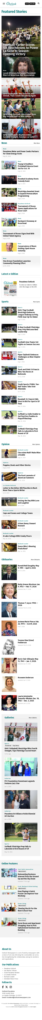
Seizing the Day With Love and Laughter (28, 501)
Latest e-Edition (10, 273)
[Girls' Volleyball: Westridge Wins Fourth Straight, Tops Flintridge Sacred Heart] (21, 732)
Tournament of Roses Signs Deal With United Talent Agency (18, 234)
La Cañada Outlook (9, 485)
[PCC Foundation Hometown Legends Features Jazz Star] (21, 767)
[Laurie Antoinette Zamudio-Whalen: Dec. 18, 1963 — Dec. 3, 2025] (9, 703)
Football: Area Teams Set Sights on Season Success (29, 343)
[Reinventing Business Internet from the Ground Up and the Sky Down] (9, 873)
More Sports (36, 302)
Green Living (22, 903)
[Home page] (11, 3)
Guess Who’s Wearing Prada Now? (27, 547)
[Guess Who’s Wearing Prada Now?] (9, 547)
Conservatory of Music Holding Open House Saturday (27, 248)
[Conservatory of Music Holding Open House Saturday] (9, 247)
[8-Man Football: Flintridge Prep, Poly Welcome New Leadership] (9, 328)
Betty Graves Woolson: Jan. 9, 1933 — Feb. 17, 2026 (29, 585)
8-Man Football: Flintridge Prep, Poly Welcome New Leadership (28, 329)
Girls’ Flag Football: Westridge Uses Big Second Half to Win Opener (19, 115)
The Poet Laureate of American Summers (26, 476)
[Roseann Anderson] (9, 684)
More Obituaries (35, 559)
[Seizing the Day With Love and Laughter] (9, 501)
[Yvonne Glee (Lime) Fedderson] (9, 647)
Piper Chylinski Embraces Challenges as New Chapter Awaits (29, 357)
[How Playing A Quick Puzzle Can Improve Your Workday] (9, 890)
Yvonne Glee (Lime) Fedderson (26, 641)
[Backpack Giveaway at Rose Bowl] (9, 222)
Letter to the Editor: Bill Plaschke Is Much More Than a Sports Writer (20, 489)
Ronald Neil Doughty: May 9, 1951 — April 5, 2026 (28, 567)
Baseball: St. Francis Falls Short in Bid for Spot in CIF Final (29, 401)
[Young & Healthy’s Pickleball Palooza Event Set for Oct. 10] (9, 165)
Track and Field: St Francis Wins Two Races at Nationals (28, 371)
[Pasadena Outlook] (10, 292)
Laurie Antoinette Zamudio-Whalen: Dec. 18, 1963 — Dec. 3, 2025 (28, 698)
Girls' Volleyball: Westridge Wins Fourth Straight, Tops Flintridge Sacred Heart (21, 749)
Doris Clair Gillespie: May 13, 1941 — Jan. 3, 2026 (28, 660)
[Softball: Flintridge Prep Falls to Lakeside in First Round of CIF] (9, 429)
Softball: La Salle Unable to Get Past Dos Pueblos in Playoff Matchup (29, 416)
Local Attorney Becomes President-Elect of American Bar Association (19, 74)
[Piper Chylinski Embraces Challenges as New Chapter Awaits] (9, 355)
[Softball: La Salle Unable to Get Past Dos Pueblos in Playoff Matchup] (9, 415)
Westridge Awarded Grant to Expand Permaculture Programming (28, 193)
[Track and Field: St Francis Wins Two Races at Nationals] (9, 370)
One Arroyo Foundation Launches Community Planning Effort (17, 262)
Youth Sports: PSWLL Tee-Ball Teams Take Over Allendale (28, 386)
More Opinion (36, 444)
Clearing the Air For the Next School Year (27, 909)
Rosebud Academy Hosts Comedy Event (28, 180)
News (5, 70)
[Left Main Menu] (4, 3)
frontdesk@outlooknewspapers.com (19, 997)
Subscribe (32, 3)
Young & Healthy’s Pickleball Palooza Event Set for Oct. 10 (28, 166)
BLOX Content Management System (20, 1006)
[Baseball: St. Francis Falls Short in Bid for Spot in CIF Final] (9, 400)
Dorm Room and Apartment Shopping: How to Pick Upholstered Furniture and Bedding (29, 926)
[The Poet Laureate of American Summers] (9, 476)
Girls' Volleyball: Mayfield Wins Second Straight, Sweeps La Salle (18, 136)
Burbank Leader (23, 450)
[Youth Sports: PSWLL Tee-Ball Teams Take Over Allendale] (9, 385)
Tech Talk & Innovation (25, 869)
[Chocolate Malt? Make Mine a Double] (9, 453)
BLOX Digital (33, 1006)
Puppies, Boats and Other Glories (17, 465)
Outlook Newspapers (15, 1003)
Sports (5, 41)
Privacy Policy (24, 1005)
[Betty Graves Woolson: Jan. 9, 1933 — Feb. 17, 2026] (9, 591)
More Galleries (33, 717)
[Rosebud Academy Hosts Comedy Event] (9, 179)
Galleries (9, 717)
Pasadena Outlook (24, 203)
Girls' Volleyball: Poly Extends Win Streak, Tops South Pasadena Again (19, 94)
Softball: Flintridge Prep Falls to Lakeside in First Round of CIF (28, 431)
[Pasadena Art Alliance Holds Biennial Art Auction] (21, 799)
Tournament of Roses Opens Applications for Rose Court (27, 208)
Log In (27, 3)
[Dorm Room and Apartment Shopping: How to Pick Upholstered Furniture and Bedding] (9, 922)
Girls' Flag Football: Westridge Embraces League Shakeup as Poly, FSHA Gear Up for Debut (28, 313)
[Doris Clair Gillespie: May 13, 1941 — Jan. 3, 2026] (9, 665)
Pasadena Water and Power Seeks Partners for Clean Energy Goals (21, 152)
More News (37, 143)
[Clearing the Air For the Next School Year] (9, 907)
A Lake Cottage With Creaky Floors (17, 536)
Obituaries (7, 559)
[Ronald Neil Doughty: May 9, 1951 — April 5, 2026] (9, 572)
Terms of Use (17, 1005)
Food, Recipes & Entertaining (28, 886)
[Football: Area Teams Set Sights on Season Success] (9, 343)
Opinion (5, 444)
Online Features (10, 863)
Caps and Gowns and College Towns (18, 513)
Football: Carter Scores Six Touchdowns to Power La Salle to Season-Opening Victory (20, 49)
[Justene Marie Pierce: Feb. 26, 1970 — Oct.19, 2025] (9, 628)
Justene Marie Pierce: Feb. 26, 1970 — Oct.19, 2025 (28, 623)
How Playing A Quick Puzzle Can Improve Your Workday (28, 893)
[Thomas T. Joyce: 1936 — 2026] (9, 609)
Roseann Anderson (26, 677)
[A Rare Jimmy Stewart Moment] (9, 524)
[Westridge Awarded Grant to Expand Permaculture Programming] (9, 192)
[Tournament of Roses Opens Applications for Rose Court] (9, 207)
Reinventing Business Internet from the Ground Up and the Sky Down (28, 876)
